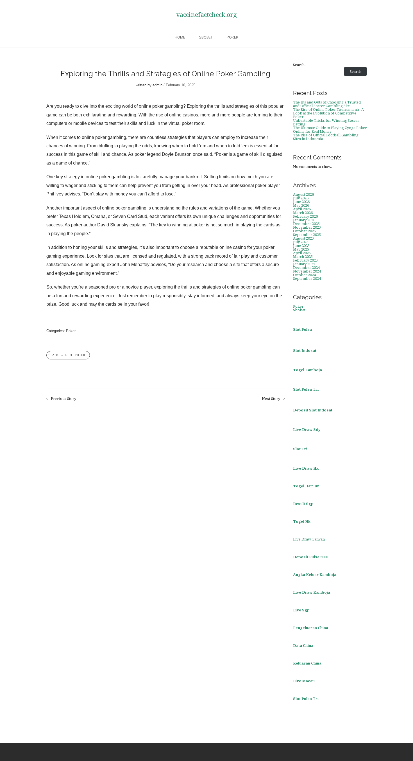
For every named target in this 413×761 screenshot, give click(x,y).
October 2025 (304, 230)
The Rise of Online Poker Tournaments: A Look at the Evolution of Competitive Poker (328, 113)
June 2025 (301, 245)
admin (157, 85)
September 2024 (307, 278)
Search (299, 65)
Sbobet (206, 37)
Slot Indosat (304, 350)
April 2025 (302, 252)
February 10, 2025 (180, 85)
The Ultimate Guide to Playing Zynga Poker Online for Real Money (330, 129)
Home (180, 37)
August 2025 (303, 238)
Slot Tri (300, 448)
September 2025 (307, 234)
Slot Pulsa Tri (306, 389)
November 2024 (307, 271)
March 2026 (303, 212)
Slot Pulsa (302, 329)
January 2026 (304, 219)
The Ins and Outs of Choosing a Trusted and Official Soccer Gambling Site (327, 104)
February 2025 (305, 260)
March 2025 (303, 256)
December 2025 (306, 223)
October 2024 (304, 274)
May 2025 (301, 249)
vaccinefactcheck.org (206, 14)
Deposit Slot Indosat (312, 410)
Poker (232, 37)
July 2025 (300, 241)
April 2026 (302, 208)
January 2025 (304, 263)
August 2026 (303, 194)
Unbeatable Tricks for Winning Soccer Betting (326, 122)
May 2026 (301, 205)
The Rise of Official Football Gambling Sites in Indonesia (325, 136)
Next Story (271, 398)
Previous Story (63, 398)
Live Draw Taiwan (309, 539)
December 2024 (306, 267)
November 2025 (307, 227)
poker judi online (68, 355)
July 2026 (300, 198)
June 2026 (301, 201)
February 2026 (305, 216)
